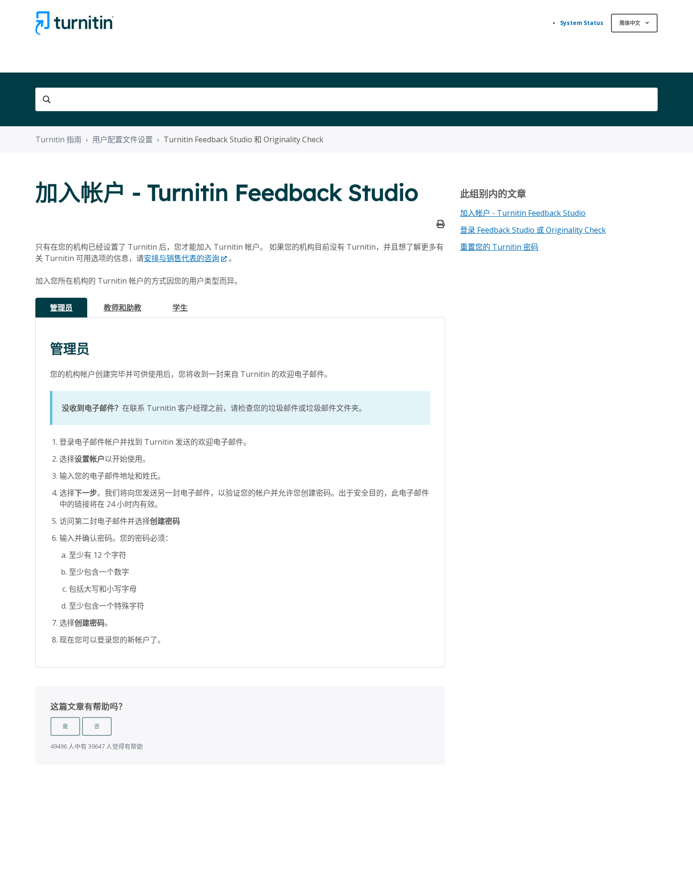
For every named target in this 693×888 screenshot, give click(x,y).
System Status (581, 23)
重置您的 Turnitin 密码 (499, 247)
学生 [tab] (180, 307)
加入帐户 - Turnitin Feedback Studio (523, 213)
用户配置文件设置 (122, 139)
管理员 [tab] (61, 307)
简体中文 (630, 22)
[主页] (74, 23)
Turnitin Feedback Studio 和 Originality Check (243, 139)
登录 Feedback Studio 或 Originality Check (533, 230)
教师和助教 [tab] (122, 307)
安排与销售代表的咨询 (181, 258)
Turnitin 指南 (58, 139)
